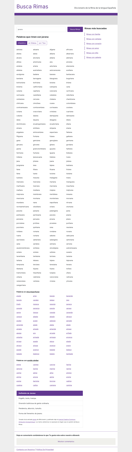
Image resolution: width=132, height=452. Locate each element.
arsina (68, 377)
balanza (36, 354)
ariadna (19, 337)
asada (35, 341)
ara (34, 333)
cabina (68, 381)
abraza (69, 317)
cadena (19, 385)
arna (35, 296)
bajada (52, 350)
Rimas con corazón (93, 43)
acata (35, 321)
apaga (18, 333)
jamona (19, 369)
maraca (36, 304)
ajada (35, 325)
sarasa (68, 308)
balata (52, 354)
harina (68, 365)
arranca (69, 337)
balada (19, 354)
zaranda (69, 312)
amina (18, 377)
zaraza (19, 317)
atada (68, 341)
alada (68, 325)
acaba (18, 321)
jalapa (52, 300)
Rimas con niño (92, 53)
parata (52, 308)
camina (69, 385)
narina (68, 369)
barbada (69, 354)
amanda (53, 329)
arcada (52, 333)
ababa (35, 317)
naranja (52, 304)
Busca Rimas (32, 6)
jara (67, 300)
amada (35, 329)
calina (35, 385)
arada (18, 296)
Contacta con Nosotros (25, 449)
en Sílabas (32, 43)
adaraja (52, 321)
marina (52, 369)
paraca (69, 304)
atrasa (35, 346)
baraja (52, 296)
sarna (18, 312)
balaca (68, 350)
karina (35, 369)
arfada (68, 333)
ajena (35, 373)
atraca (18, 346)
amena (68, 373)
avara (68, 346)
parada (19, 308)
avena (18, 381)
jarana (34, 419)
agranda (19, 325)
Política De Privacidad (45, 449)
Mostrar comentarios (66, 441)
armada (36, 337)
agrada (69, 321)
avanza (52, 346)
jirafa (18, 304)
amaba (19, 329)
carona (52, 365)
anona (35, 377)
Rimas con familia (93, 34)
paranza (36, 308)
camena (53, 385)
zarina (18, 373)
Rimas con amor (92, 48)
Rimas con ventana (93, 39)
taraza (35, 312)
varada (52, 312)
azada (18, 350)
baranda (69, 296)
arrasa (18, 341)
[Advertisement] (66, 20)
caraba (35, 300)
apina (52, 377)
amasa (68, 329)
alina (51, 373)
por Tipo (42, 43)
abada (52, 317)
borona (52, 381)
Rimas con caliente (93, 57)
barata (19, 300)
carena (35, 365)
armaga (53, 337)
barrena (36, 381)
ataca (52, 341)
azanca (36, 350)
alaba (52, 325)
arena (18, 365)
